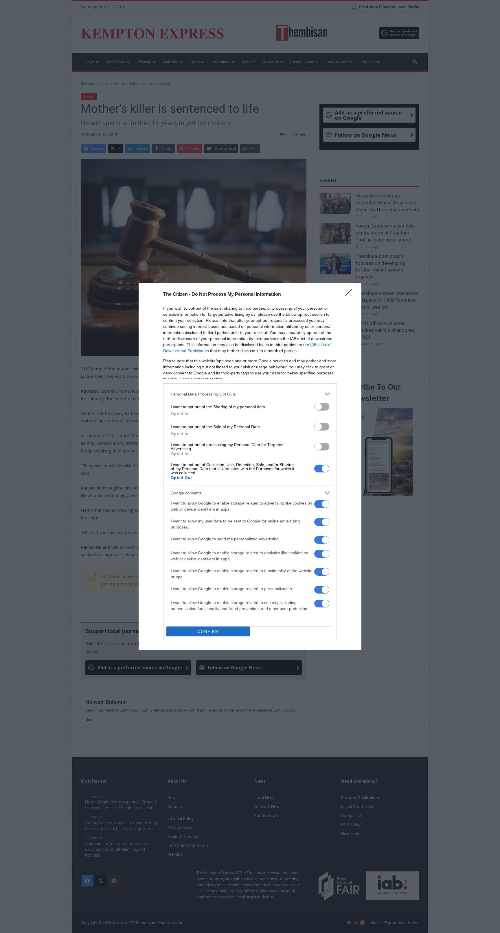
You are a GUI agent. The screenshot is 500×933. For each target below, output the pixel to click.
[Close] (350, 294)
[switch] (321, 407)
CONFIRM (208, 631)
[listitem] (250, 394)
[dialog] (250, 466)
